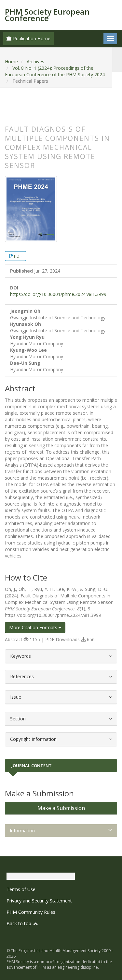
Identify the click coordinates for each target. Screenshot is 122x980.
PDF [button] (17, 256)
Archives (35, 61)
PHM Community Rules (31, 912)
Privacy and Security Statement (39, 901)
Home (11, 61)
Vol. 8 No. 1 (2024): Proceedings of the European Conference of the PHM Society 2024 (55, 71)
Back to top (20, 923)
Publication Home (31, 38)
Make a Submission (61, 808)
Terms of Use (21, 889)
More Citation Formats (34, 627)
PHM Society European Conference (47, 14)
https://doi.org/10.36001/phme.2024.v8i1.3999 (58, 294)
